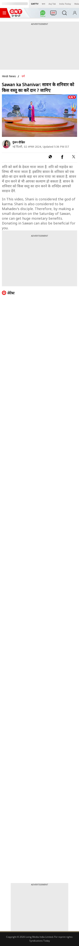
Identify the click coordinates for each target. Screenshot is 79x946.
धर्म (23, 76)
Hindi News (9, 76)
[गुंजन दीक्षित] (6, 144)
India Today (65, 4)
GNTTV (34, 4)
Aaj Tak (52, 4)
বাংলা (43, 4)
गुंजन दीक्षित (18, 142)
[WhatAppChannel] (43, 14)
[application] (39, 115)
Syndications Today (39, 940)
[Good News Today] (16, 15)
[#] (50, 157)
